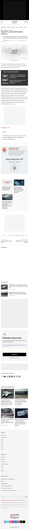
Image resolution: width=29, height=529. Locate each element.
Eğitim (8, 504)
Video (3, 500)
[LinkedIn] (16, 522)
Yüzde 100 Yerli (6, 40)
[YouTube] (18, 522)
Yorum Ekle (6, 42)
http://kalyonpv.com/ (5, 127)
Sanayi (7, 30)
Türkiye (8, 508)
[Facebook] (9, 235)
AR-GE (18, 506)
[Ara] (27, 22)
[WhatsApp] (19, 235)
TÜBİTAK (18, 500)
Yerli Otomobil (12, 506)
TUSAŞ (23, 500)
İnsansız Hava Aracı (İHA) (22, 502)
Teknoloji (11, 30)
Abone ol (14, 354)
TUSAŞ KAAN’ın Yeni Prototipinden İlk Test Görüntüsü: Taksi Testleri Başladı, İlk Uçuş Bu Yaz (18, 286)
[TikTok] (21, 522)
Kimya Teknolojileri (4, 508)
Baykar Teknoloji (20, 504)
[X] (8, 522)
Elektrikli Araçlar (4, 504)
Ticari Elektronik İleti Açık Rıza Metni (15, 344)
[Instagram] (13, 522)
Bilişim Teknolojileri (13, 502)
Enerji (3, 30)
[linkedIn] (23, 235)
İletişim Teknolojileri (23, 506)
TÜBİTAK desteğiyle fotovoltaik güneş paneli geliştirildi (6, 188)
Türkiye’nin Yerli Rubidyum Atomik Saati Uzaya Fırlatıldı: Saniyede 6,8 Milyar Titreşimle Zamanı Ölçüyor (21, 422)
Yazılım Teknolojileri (10, 500)
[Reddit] (26, 235)
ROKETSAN (7, 506)
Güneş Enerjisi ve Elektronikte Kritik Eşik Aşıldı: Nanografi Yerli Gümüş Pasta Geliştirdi (19, 189)
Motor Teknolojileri (13, 504)
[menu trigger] (2, 22)
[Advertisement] (14, 10)
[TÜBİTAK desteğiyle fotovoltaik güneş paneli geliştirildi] (7, 183)
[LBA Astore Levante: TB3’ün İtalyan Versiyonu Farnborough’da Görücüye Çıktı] (7, 413)
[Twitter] (12, 235)
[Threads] (24, 522)
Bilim (7, 502)
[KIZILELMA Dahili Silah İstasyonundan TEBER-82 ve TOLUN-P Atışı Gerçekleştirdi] (14, 81)
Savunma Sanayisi (12, 289)
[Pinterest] (16, 235)
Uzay (17, 417)
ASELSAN (3, 502)
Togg (16, 506)
